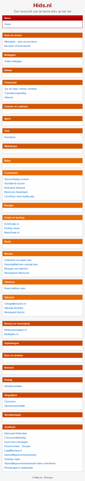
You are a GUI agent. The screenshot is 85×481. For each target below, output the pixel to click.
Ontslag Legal (11, 459)
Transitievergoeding (15, 93)
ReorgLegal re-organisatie (18, 467)
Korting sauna (11, 228)
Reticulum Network (14, 187)
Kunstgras (10, 137)
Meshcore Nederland (15, 192)
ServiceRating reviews (16, 179)
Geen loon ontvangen (16, 442)
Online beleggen (13, 61)
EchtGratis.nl (11, 224)
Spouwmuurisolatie (14, 405)
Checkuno (10, 401)
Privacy (48, 477)
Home (7, 24)
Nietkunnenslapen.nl (15, 329)
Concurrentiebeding (15, 437)
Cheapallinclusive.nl (15, 303)
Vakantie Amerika (13, 308)
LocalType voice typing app (19, 196)
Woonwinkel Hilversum (16, 273)
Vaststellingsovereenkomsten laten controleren (30, 463)
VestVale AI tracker (14, 183)
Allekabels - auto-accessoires (20, 41)
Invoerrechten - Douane (17, 446)
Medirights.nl (11, 334)
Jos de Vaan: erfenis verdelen (20, 88)
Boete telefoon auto (14, 288)
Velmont (8, 97)
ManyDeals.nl (11, 232)
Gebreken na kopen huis (18, 260)
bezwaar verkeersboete (17, 46)
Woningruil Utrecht (14, 312)
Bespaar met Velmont (16, 268)
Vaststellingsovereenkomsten (20, 454)
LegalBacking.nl (13, 450)
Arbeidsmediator (13, 386)
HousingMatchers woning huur (21, 264)
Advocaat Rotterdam (15, 433)
